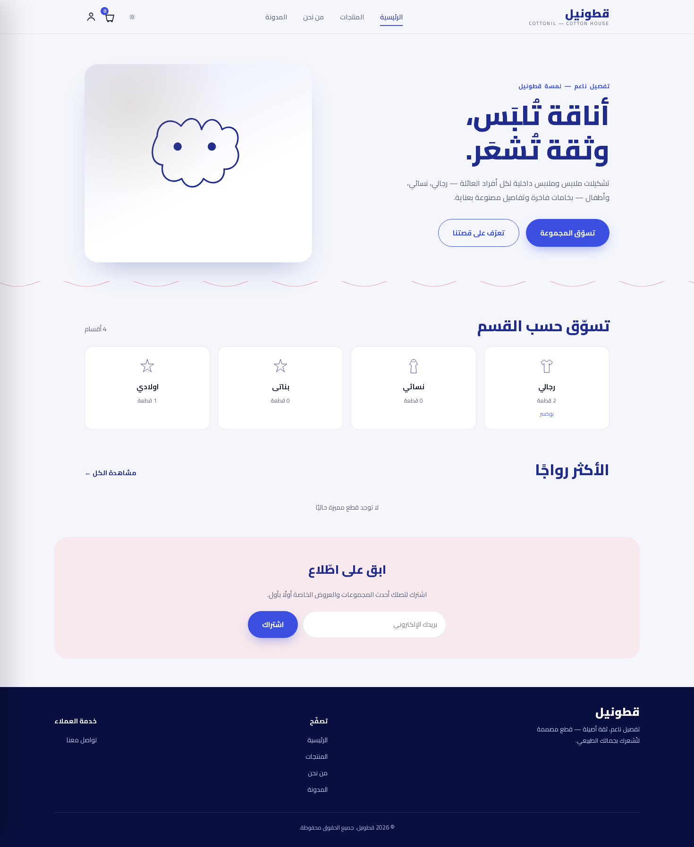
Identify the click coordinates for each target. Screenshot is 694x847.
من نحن (313, 16)
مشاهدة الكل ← (110, 473)
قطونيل (569, 17)
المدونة (276, 16)
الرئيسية (391, 16)
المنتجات (352, 16)
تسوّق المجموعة (567, 233)
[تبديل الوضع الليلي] (132, 17)
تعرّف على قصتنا (479, 233)
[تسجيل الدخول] (91, 17)
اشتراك (273, 624)
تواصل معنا (82, 740)
